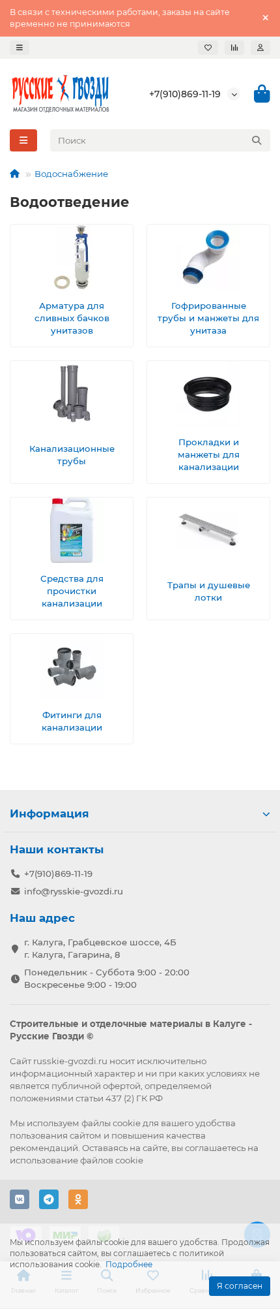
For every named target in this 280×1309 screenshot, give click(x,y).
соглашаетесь (215, 1148)
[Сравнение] (234, 47)
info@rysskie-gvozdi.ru (73, 891)
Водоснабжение (71, 173)
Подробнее (128, 1264)
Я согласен (239, 1286)
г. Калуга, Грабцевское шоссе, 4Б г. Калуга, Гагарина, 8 (100, 948)
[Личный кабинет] (260, 47)
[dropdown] (19, 47)
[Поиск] (257, 140)
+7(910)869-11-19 (185, 94)
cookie (127, 1123)
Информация (49, 813)
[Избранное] (208, 47)
